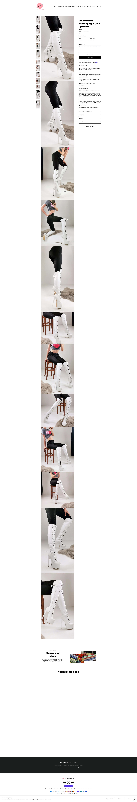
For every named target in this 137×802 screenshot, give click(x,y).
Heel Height (92, 38)
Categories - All (47, 788)
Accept (119, 798)
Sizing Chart (81, 118)
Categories (60, 6)
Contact (84, 6)
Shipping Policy (81, 114)
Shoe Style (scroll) (69, 6)
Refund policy (85, 788)
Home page (90, 788)
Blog (93, 6)
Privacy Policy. (48, 799)
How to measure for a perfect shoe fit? (85, 111)
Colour (80, 38)
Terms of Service (79, 788)
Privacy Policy (73, 788)
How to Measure (56, 788)
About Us (79, 6)
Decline (130, 798)
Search (52, 788)
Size (79, 33)
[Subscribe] (78, 768)
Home (55, 6)
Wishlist (89, 6)
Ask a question (81, 121)
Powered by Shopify (76, 793)
